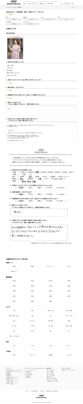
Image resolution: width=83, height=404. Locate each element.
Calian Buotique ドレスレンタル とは (14, 371)
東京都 (14, 281)
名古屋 (32, 326)
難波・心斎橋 (69, 326)
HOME (27, 391)
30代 (32, 345)
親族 (14, 355)
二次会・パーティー (50, 266)
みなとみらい (32, 321)
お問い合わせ (28, 377)
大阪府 (14, 286)
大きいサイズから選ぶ (52, 378)
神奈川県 (51, 281)
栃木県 (14, 301)
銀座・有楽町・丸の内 (14, 315)
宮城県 (68, 286)
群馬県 (32, 301)
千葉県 (68, 281)
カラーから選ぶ (50, 371)
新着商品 (8, 373)
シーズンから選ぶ (51, 375)
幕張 (69, 321)
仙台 (69, 331)
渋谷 (14, 310)
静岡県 (50, 291)
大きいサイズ (32, 355)
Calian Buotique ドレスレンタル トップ (14, 370)
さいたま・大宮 (48, 19)
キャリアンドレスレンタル (11, 7)
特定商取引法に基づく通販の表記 (52, 391)
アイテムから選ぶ (51, 370)
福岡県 (32, 286)
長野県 (50, 296)
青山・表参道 (69, 310)
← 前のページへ (74, 7)
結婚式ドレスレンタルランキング (68, 370)
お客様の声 (19, 7)
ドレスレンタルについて (33, 3)
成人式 (68, 266)
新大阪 (32, 331)
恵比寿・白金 (51, 310)
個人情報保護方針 (34, 391)
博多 (51, 331)
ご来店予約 (28, 373)
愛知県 (50, 286)
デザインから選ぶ (51, 374)
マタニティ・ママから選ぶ (53, 379)
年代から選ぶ (50, 377)
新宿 (32, 310)
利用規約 (42, 391)
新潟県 (32, 296)
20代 (66, 19)
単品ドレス (31, 24)
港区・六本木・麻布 (14, 336)
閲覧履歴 (8, 374)
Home (24, 3)
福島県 (50, 301)
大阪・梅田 (50, 326)
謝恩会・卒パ (14, 271)
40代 (51, 345)
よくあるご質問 (49, 3)
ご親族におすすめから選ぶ (53, 381)
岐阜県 (68, 296)
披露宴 (13, 19)
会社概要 (28, 376)
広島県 (14, 296)
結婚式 (14, 266)
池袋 (32, 315)
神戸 (14, 331)
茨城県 (68, 291)
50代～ (68, 345)
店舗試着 (14, 24)
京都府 (32, 291)
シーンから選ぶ (50, 372)
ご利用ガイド (42, 3)
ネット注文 (68, 355)
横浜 (14, 321)
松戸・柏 (14, 326)
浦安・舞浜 (50, 321)
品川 (51, 315)
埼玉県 (31, 19)
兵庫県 (14, 291)
